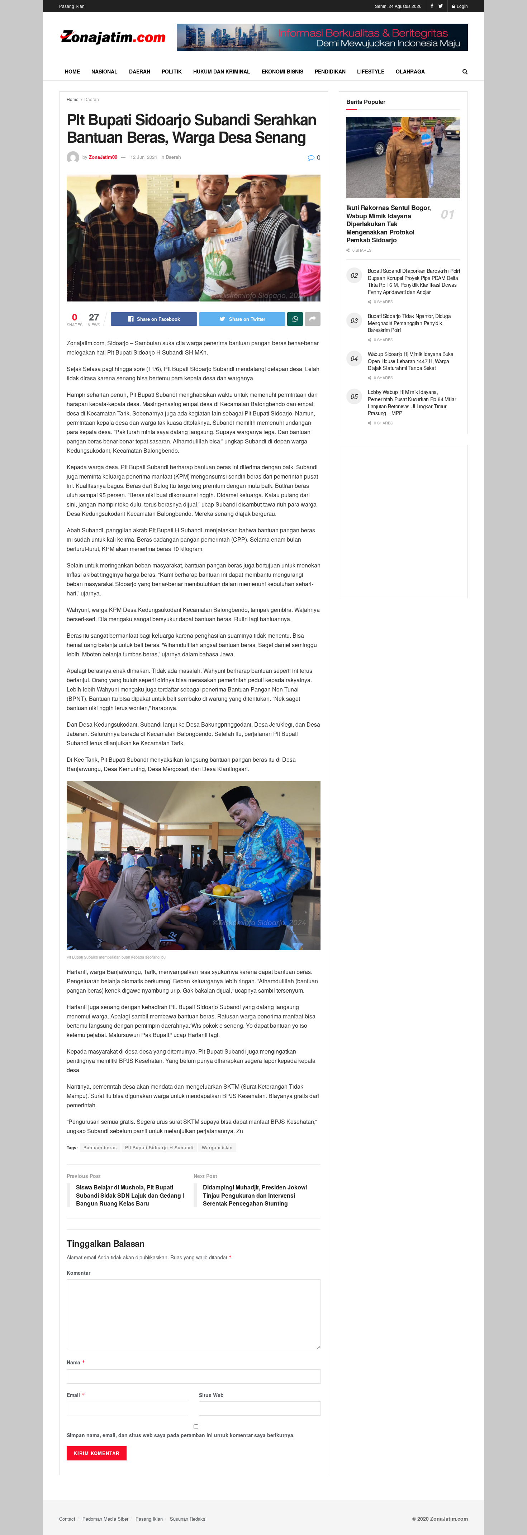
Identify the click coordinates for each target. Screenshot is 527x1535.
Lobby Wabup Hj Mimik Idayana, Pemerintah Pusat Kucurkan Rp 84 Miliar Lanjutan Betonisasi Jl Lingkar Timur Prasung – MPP (412, 402)
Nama (76, 1362)
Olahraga (410, 71)
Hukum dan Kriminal (221, 71)
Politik (172, 71)
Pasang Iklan (72, 6)
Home (72, 71)
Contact (67, 1518)
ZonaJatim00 (103, 156)
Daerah (139, 71)
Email (76, 1394)
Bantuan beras (100, 1147)
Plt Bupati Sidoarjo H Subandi (159, 1147)
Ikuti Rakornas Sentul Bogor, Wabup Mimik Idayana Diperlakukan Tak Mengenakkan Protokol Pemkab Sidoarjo (388, 223)
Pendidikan (330, 71)
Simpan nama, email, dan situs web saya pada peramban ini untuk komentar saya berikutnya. (181, 1435)
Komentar (78, 1272)
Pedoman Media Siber (105, 1518)
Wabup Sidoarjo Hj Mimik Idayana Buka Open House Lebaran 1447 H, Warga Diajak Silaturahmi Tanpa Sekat (411, 360)
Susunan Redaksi (188, 1518)
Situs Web (211, 1394)
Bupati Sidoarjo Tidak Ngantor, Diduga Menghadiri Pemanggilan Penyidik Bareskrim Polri (409, 322)
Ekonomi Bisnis (282, 71)
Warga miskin (217, 1147)
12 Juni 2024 (143, 156)
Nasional (104, 71)
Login (462, 6)
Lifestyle (370, 71)
